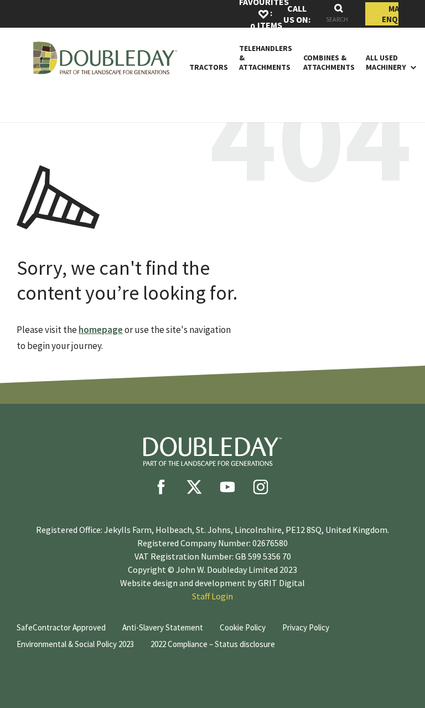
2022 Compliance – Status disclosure (213, 644)
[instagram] (261, 487)
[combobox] (338, 14)
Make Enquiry (390, 13)
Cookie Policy (243, 627)
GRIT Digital (281, 582)
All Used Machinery (386, 62)
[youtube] (227, 487)
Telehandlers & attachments (265, 57)
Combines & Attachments (329, 62)
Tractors (208, 67)
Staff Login (212, 596)
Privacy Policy (305, 627)
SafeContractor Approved (61, 627)
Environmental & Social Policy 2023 (75, 644)
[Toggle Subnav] (411, 67)
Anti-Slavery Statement (162, 627)
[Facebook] (161, 487)
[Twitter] (194, 487)
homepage (101, 330)
